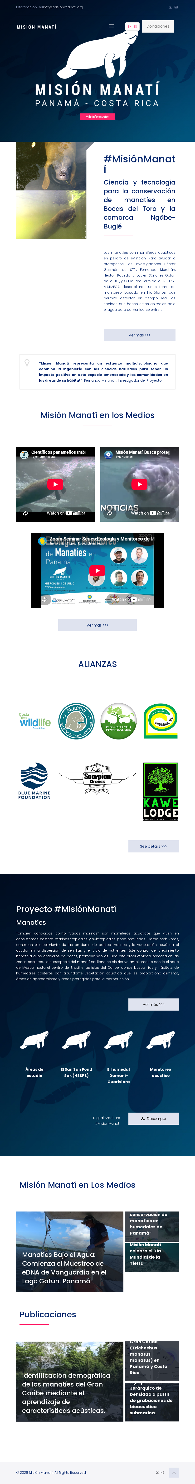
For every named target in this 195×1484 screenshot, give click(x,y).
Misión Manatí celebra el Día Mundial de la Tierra (145, 1254)
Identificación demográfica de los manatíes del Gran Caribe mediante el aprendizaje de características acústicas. (66, 1393)
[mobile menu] (111, 26)
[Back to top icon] (174, 1473)
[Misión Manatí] (36, 26)
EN (130, 26)
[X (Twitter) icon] (170, 7)
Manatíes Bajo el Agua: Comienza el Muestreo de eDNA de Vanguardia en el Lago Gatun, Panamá (64, 1267)
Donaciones (158, 26)
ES (135, 26)
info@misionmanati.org (63, 7)
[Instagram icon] (176, 7)
